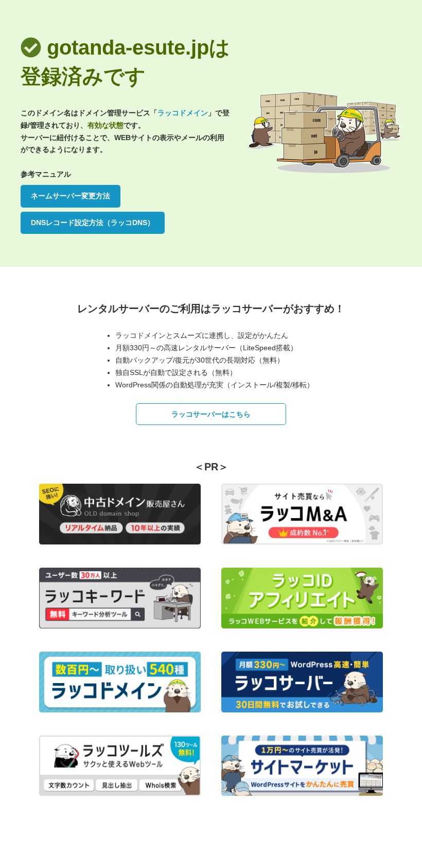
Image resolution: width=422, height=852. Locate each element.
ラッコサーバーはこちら (211, 414)
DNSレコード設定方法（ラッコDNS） (92, 222)
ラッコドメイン (182, 113)
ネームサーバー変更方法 (70, 196)
